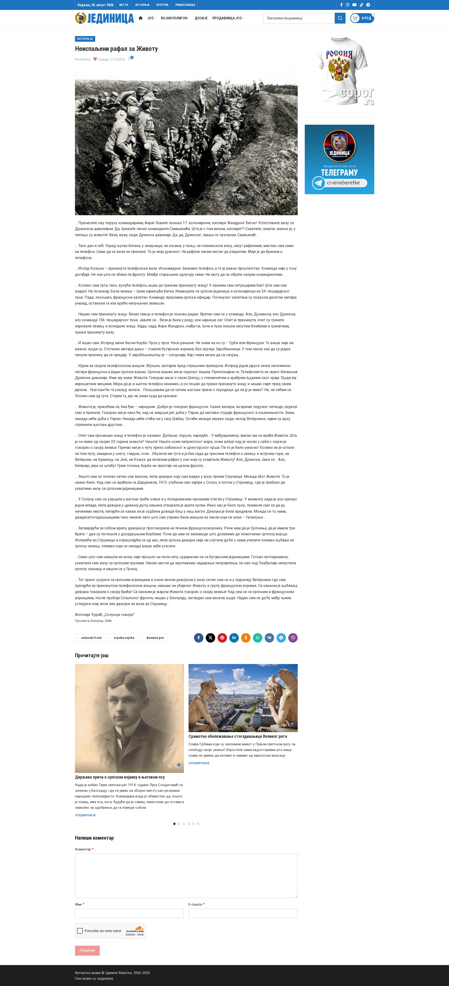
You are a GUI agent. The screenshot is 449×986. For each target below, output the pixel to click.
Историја (85, 39)
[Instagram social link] (347, 4)
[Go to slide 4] (188, 824)
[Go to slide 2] (179, 824)
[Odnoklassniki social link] (246, 638)
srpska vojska (124, 637)
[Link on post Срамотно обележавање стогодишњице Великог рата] (243, 698)
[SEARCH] (340, 18)
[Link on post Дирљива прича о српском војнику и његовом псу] (129, 718)
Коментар (84, 849)
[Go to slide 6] (198, 824)
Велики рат (155, 637)
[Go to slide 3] (184, 824)
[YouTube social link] (354, 4)
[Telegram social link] (368, 4)
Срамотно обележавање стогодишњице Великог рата (238, 736)
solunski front (91, 637)
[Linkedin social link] (234, 638)
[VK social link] (269, 638)
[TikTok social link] (361, 4)
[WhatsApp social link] (257, 638)
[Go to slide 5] (193, 824)
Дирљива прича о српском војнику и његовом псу (120, 777)
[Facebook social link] (341, 4)
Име (79, 904)
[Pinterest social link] (222, 638)
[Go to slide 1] (174, 824)
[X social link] (210, 638)
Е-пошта (197, 904)
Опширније (85, 815)
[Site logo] (104, 18)
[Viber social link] (293, 638)
